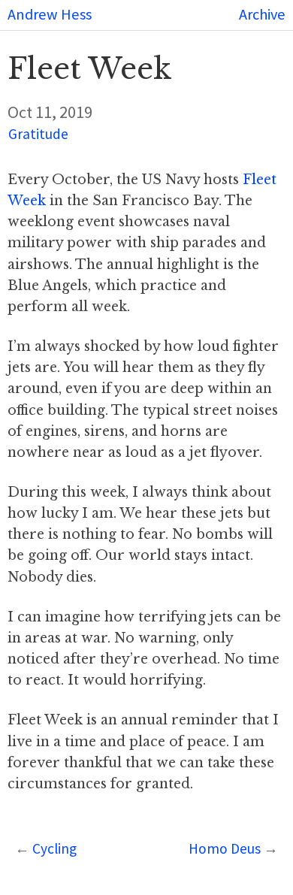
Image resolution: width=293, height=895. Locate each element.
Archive (262, 14)
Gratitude (38, 134)
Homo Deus (225, 848)
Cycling (54, 848)
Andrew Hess (50, 14)
